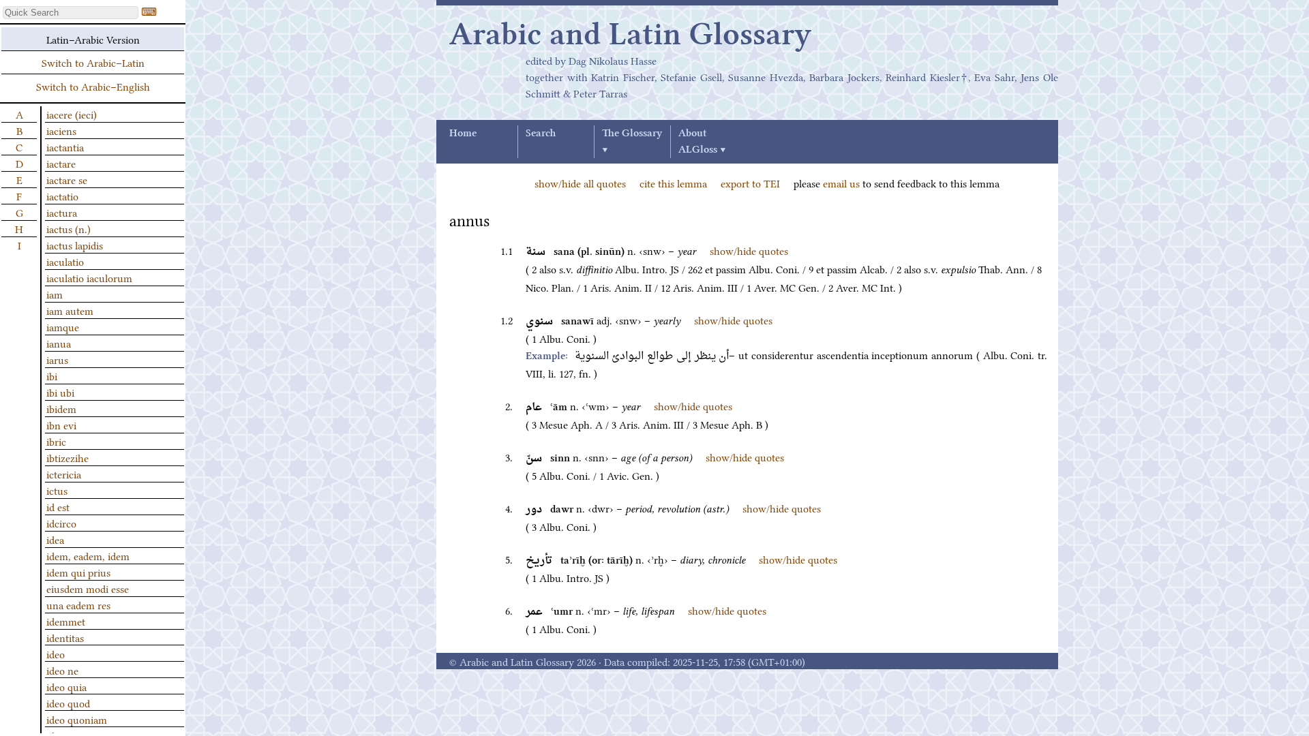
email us (841, 182)
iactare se (66, 179)
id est (58, 506)
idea (55, 539)
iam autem (69, 310)
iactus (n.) (68, 228)
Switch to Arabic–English (93, 85)
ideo (55, 653)
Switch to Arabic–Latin (93, 62)
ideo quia (66, 686)
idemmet (65, 620)
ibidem (61, 408)
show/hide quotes (749, 250)
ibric (56, 440)
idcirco (61, 522)
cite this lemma (673, 182)
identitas (65, 637)
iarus (57, 359)
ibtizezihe (67, 457)
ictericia (63, 473)
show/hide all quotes (580, 182)
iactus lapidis (74, 244)
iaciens (61, 130)
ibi (51, 375)
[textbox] (70, 12)
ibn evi (61, 424)
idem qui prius (78, 571)
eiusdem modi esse (87, 588)
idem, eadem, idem (88, 555)
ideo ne (62, 669)
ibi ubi (60, 391)
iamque (62, 326)
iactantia (65, 146)
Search (541, 133)
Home (463, 133)
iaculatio (65, 261)
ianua (58, 342)
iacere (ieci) (71, 113)
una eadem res (78, 604)
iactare (61, 162)
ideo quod (68, 702)
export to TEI (750, 182)
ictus (56, 489)
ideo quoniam (76, 718)
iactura (61, 211)
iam (54, 293)
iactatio (62, 195)
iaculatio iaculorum (89, 277)
